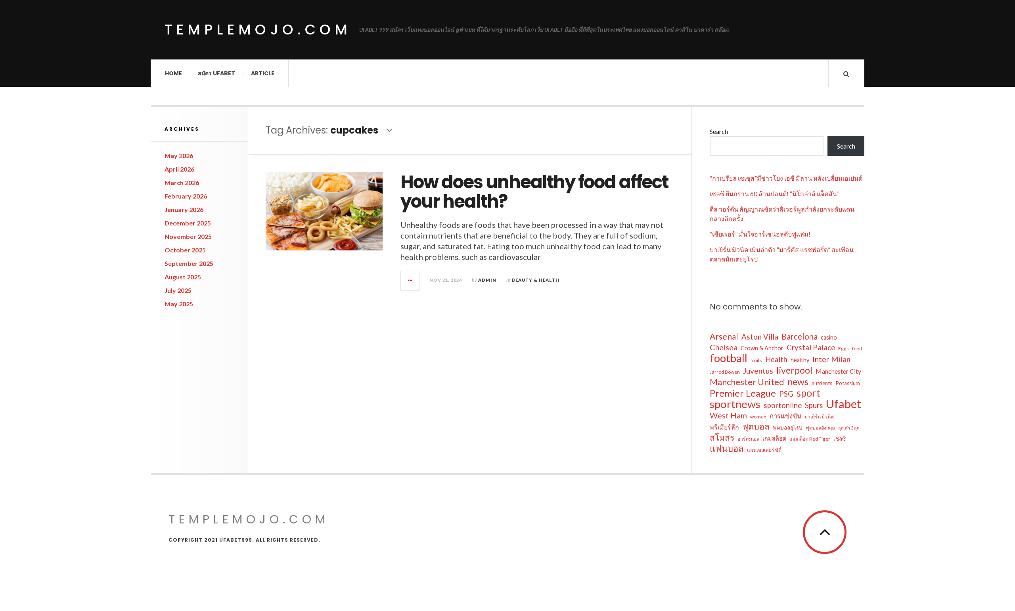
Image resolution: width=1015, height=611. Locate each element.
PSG (786, 394)
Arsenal (724, 336)
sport (808, 392)
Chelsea (723, 347)
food (857, 348)
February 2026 (186, 196)
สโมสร (722, 437)
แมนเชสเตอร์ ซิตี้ (764, 450)
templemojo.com (258, 29)
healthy (800, 360)
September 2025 (189, 263)
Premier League (743, 393)
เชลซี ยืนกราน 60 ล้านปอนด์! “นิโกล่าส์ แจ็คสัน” (774, 193)
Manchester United (747, 382)
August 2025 (183, 277)
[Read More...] (410, 280)
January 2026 (184, 209)
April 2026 (179, 169)
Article (262, 73)
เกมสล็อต (774, 438)
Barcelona (799, 336)
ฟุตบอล (756, 426)
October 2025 (185, 250)
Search (719, 131)
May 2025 (179, 303)
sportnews (735, 404)
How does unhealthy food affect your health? (534, 192)
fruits (756, 360)
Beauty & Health (535, 280)
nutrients (822, 383)
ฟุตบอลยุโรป (787, 427)
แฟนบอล (727, 448)
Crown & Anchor (762, 348)
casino (829, 337)
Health (776, 359)
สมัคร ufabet (216, 73)
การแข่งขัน (785, 416)
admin (487, 280)
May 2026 (179, 155)
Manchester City (838, 371)
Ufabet (843, 404)
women (758, 417)
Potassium (847, 383)
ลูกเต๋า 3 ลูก (848, 427)
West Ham (728, 415)
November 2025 (188, 236)
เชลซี (839, 438)
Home (173, 73)
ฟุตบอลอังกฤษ (820, 428)
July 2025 (178, 290)
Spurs (814, 405)
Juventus (758, 370)
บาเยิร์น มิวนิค (819, 417)
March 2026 (182, 182)
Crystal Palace (811, 347)
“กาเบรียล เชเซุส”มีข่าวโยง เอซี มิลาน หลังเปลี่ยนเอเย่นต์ (786, 178)
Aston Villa (759, 336)
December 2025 (188, 223)
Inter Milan (831, 359)
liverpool (794, 370)
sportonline (783, 405)
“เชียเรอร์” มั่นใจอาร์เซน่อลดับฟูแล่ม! (760, 234)
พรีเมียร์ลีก (724, 427)
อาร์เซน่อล (748, 439)
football (728, 358)
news (797, 381)
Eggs (843, 348)
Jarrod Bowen (725, 372)
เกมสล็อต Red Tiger (809, 439)
